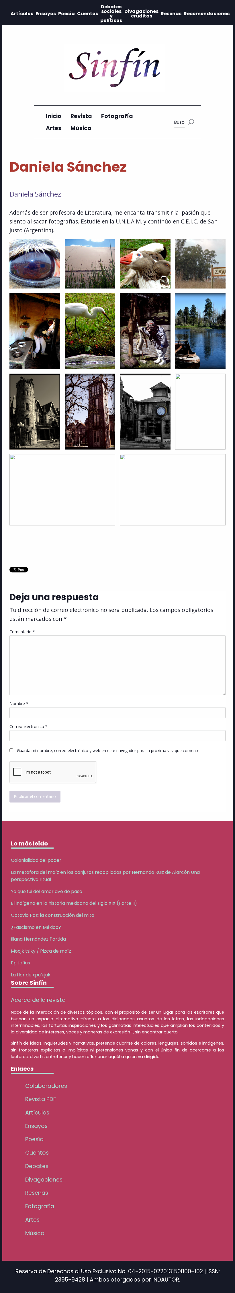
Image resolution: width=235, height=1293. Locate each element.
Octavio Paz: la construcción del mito (52, 915)
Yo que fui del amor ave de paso (46, 891)
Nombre (18, 703)
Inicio (53, 116)
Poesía (66, 13)
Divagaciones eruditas (141, 13)
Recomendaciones (207, 13)
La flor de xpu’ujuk (30, 975)
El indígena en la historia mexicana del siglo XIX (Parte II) (74, 903)
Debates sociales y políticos (111, 13)
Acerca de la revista (38, 1000)
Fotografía (117, 116)
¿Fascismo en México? (36, 927)
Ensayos (46, 13)
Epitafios (20, 963)
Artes (53, 128)
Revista (81, 116)
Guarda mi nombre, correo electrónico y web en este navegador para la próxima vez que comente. (108, 750)
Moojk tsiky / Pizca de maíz (41, 951)
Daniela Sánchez (35, 194)
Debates (36, 1166)
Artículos (22, 13)
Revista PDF (40, 1099)
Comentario (22, 631)
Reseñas (171, 13)
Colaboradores (46, 1086)
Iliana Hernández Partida (38, 939)
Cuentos (87, 13)
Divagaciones (43, 1180)
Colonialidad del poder (36, 860)
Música (80, 128)
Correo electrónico (28, 726)
